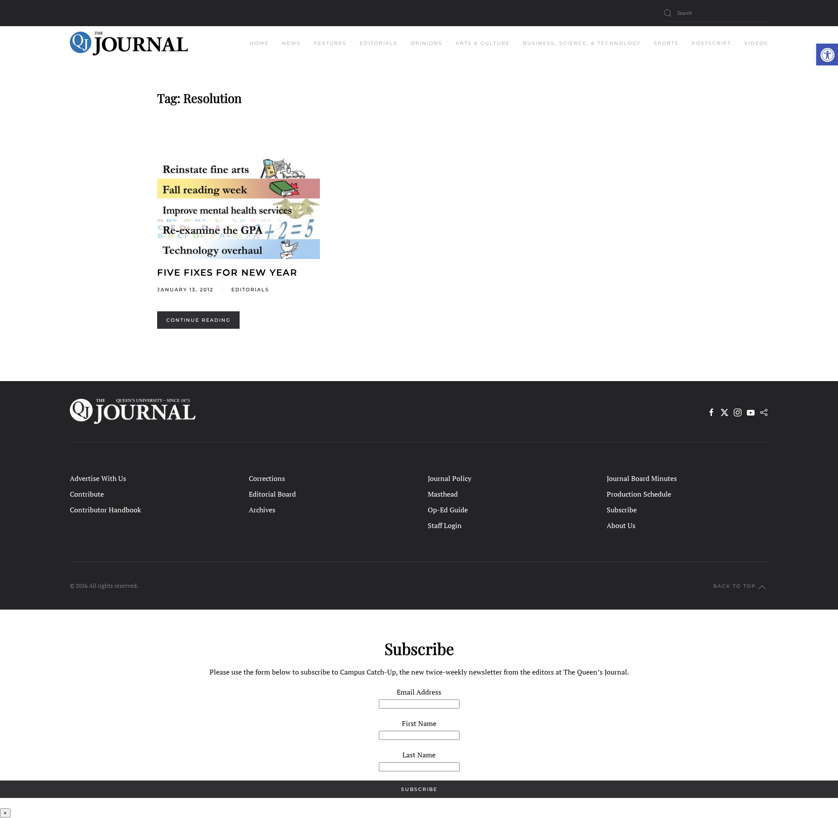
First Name (419, 723)
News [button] (291, 43)
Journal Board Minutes (642, 478)
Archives (262, 510)
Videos (756, 43)
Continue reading (198, 320)
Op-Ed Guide (448, 510)
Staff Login (445, 525)
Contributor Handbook (105, 510)
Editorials (250, 289)
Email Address (419, 692)
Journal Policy (449, 478)
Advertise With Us (98, 478)
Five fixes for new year (227, 272)
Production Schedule (639, 494)
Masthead (443, 494)
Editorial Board (272, 494)
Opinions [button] (427, 43)
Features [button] (330, 43)
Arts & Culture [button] (483, 43)
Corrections (267, 478)
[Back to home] (129, 43)
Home (259, 43)
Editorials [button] (379, 43)
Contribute (87, 494)
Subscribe (622, 510)
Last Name (419, 755)
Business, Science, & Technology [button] (582, 43)
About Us (621, 525)
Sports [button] (666, 43)
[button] (827, 54)
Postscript (711, 43)
